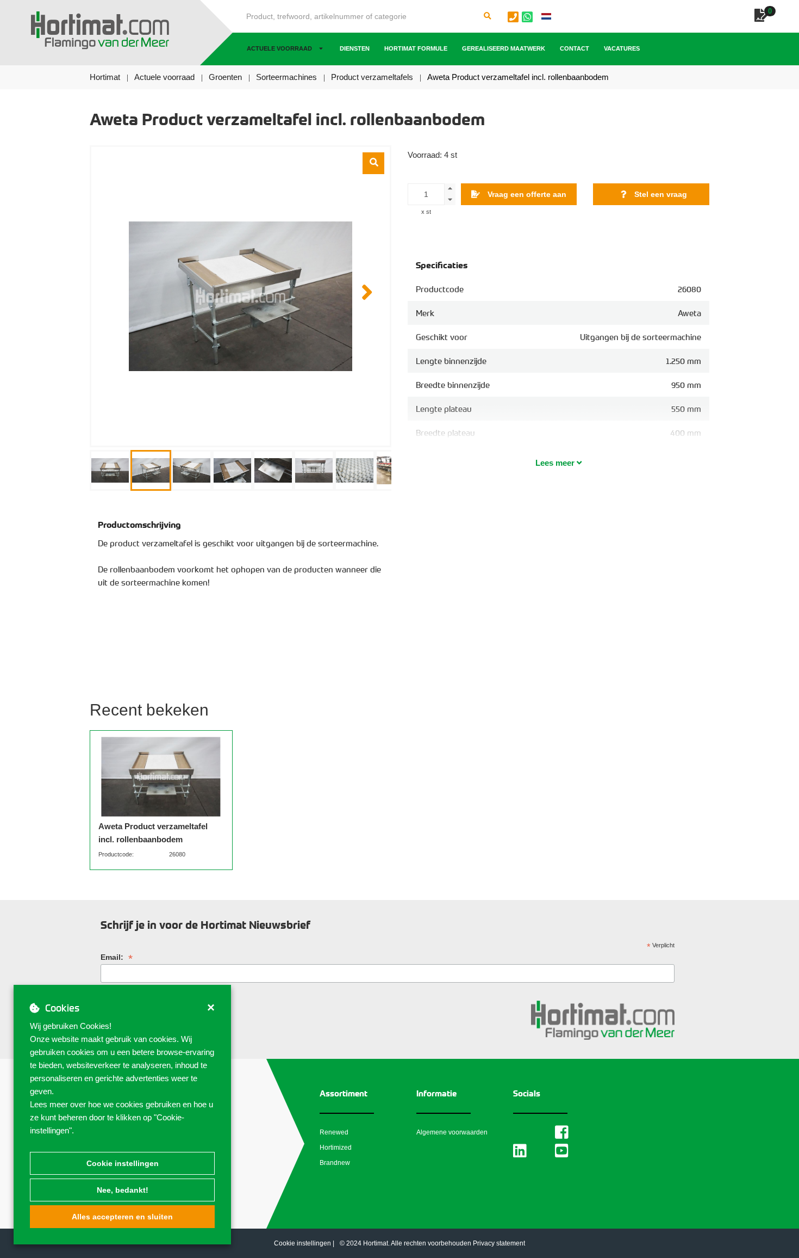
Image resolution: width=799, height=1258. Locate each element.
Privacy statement (499, 1243)
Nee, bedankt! (122, 1190)
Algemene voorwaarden (452, 1132)
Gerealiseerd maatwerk (503, 48)
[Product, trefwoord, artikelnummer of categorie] (488, 16)
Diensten (355, 48)
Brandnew (335, 1163)
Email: (117, 957)
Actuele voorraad (279, 48)
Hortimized (336, 1147)
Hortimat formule (415, 48)
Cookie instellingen (122, 1163)
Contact (574, 48)
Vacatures (622, 48)
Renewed (334, 1132)
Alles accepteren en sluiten (122, 1216)
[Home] (100, 30)
